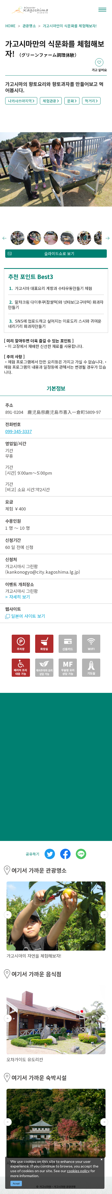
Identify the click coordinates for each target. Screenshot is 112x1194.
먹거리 (90, 100)
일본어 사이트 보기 (28, 616)
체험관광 (49, 100)
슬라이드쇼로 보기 (59, 253)
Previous (9, 170)
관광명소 (29, 25)
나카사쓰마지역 (20, 100)
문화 (70, 100)
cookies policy (78, 1171)
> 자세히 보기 (17, 597)
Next (103, 170)
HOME (10, 25)
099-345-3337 (18, 431)
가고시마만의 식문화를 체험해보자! (70, 25)
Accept (16, 1183)
